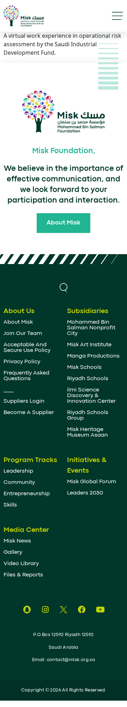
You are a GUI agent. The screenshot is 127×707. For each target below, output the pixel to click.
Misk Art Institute (89, 344)
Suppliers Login (24, 401)
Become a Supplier (29, 412)
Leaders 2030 (85, 493)
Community (19, 482)
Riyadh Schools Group (87, 415)
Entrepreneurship (27, 493)
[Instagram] (45, 609)
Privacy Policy (22, 361)
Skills (10, 505)
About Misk (18, 322)
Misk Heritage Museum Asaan (87, 432)
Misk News (17, 541)
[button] (63, 287)
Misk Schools (84, 367)
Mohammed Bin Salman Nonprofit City (91, 328)
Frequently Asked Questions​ (26, 376)
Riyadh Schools (87, 378)
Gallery (13, 552)
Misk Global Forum (91, 481)
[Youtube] (100, 609)
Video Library (21, 563)
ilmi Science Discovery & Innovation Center (91, 396)
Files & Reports (23, 575)
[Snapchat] (27, 609)
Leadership (18, 471)
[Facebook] (82, 609)
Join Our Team (23, 333)
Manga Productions (93, 356)
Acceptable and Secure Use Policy (27, 347)
